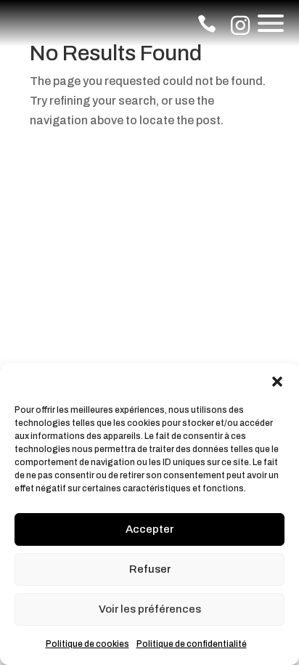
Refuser (150, 569)
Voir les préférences (150, 609)
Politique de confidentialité (191, 644)
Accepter (149, 529)
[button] (277, 381)
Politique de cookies (87, 644)
